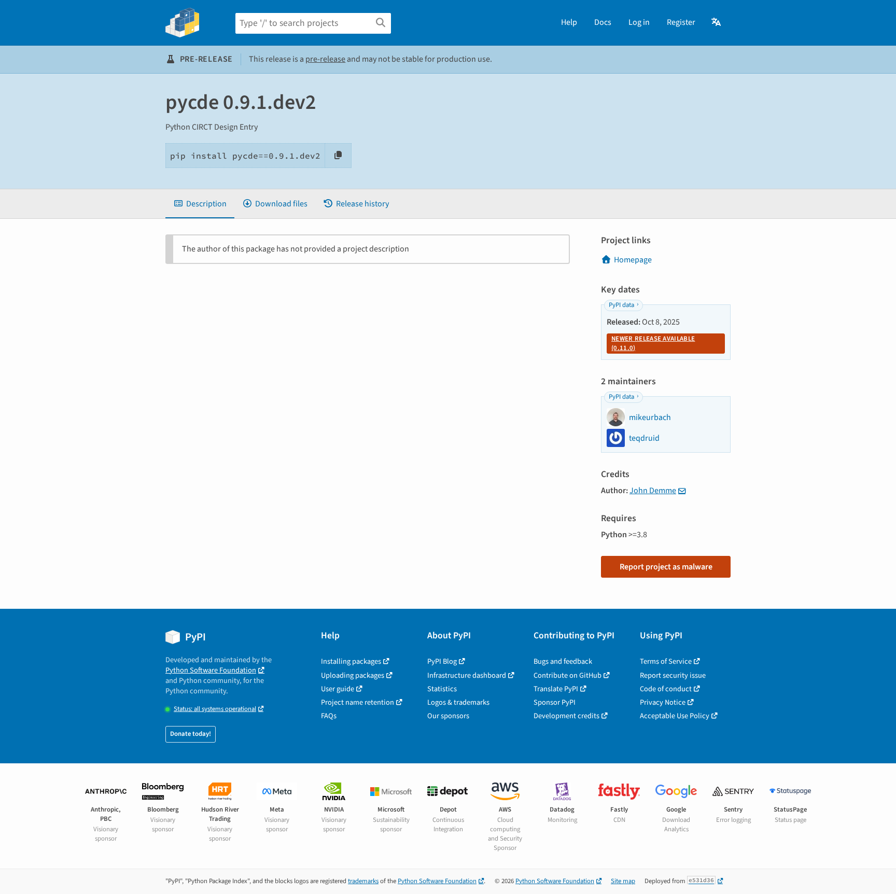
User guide (337, 688)
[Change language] (717, 22)
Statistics (442, 688)
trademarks (363, 881)
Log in (639, 22)
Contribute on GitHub (567, 675)
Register (681, 22)
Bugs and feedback (563, 661)
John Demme (652, 490)
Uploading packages (352, 675)
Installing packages (351, 661)
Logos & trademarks (458, 702)
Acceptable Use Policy (674, 715)
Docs (602, 22)
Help (569, 22)
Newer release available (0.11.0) (653, 343)
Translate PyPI (556, 688)
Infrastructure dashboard (466, 675)
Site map (623, 881)
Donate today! (190, 733)
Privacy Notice (662, 702)
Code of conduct (666, 688)
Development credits (566, 715)
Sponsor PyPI (555, 702)
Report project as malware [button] (666, 566)
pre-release (325, 59)
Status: (215, 709)
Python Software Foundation (210, 670)
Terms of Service (666, 661)
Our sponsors (448, 715)
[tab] (199, 203)
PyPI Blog (442, 661)
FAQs (329, 715)
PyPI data (621, 305)
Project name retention (357, 702)
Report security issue (673, 675)
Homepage (633, 260)
